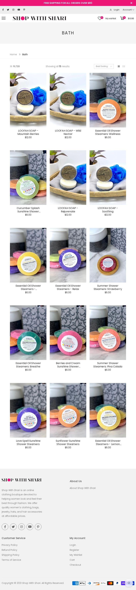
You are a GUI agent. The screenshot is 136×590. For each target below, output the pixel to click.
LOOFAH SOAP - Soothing (108, 209)
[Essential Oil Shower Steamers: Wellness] (108, 100)
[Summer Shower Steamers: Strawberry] (108, 255)
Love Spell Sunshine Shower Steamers (28, 442)
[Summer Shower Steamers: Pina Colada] (108, 332)
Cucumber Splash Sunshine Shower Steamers (28, 211)
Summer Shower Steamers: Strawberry (108, 287)
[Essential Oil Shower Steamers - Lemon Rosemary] (108, 410)
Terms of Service (11, 560)
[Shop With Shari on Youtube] (19, 10)
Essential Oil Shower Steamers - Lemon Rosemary (108, 444)
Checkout (75, 564)
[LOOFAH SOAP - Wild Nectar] (68, 100)
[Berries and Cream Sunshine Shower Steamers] (68, 332)
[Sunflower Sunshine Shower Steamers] (68, 410)
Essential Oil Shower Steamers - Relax (68, 287)
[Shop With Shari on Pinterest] (24, 10)
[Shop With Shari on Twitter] (8, 10)
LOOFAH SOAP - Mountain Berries (28, 132)
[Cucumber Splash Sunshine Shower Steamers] (28, 177)
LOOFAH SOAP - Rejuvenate (68, 209)
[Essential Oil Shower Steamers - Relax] (68, 255)
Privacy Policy (10, 545)
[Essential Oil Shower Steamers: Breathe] (28, 332)
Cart (72, 560)
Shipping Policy (10, 555)
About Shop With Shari (83, 488)
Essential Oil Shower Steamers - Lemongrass (28, 289)
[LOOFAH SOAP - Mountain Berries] (28, 100)
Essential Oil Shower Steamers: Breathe (28, 364)
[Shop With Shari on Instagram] (13, 10)
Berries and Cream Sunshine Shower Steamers (68, 366)
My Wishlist (76, 555)
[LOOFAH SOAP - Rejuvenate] (68, 177)
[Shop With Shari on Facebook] (3, 10)
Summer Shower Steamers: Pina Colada (107, 364)
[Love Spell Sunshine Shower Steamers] (28, 410)
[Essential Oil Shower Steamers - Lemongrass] (28, 255)
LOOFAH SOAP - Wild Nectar (68, 132)
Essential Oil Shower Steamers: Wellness (108, 132)
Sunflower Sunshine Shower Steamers (68, 442)
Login (73, 545)
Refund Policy (9, 550)
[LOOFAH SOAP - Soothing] (108, 177)
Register (74, 550)
